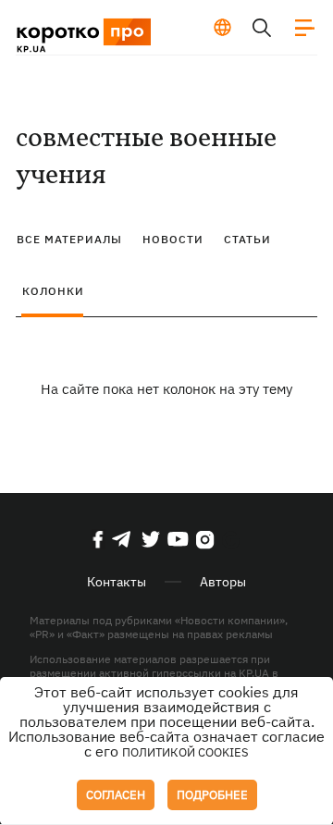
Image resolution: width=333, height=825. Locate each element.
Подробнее (212, 795)
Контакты (116, 581)
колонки (53, 291)
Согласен (115, 795)
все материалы (69, 239)
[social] (98, 539)
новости (173, 239)
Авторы (223, 581)
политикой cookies (185, 752)
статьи (247, 239)
